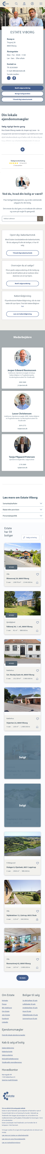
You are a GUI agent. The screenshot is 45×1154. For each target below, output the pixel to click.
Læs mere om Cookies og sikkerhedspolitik (15, 1135)
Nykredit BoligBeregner (10, 1059)
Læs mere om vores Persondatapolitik (13, 1139)
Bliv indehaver (7, 1008)
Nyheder (5, 1000)
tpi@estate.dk (22, 467)
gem (37, 574)
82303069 (14, 67)
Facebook (5, 1018)
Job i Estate (6, 1015)
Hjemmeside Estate (5, 3)
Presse (4, 1004)
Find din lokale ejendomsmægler (13, 1035)
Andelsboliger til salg (30, 1008)
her (22, 306)
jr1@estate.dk (22, 385)
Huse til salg (27, 1011)
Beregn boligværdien (22, 94)
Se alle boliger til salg (30, 1000)
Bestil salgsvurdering (22, 88)
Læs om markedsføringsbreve (11, 1142)
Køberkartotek (7, 1051)
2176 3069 (22, 464)
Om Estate (5, 1011)
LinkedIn (5, 1022)
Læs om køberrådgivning (22, 314)
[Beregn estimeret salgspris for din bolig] (40, 218)
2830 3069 (22, 382)
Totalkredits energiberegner (12, 1062)
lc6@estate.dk (22, 429)
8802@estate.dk (19, 71)
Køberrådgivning (8, 1048)
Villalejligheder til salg (30, 1015)
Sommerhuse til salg (30, 1018)
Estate (8, 1095)
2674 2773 (22, 425)
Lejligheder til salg (29, 1004)
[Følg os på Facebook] (14, 78)
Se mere (22, 978)
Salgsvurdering (7, 1055)
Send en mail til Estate (10, 1080)
